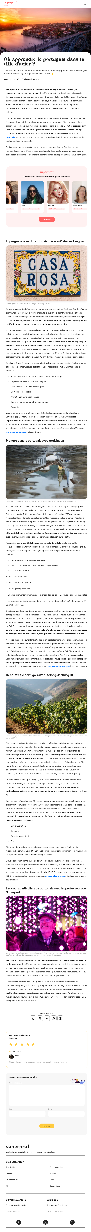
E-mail (50, 1109)
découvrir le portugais (55, 876)
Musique (53, 1173)
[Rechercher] (84, 4)
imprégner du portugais (16, 432)
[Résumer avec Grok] (54, 1018)
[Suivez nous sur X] (45, 1222)
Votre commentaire (15, 1083)
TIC (7, 1186)
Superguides (55, 1186)
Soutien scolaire (12, 1180)
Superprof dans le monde (16, 1205)
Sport (52, 1180)
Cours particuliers (56, 1167)
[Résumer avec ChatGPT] (33, 1018)
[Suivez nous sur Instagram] (72, 1222)
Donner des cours (13, 1211)
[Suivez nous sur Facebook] (18, 1222)
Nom (11, 1109)
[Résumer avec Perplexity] (60, 1018)
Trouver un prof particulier (57, 1205)
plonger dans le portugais (58, 666)
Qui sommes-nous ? (55, 1211)
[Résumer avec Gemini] (47, 1018)
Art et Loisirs (10, 1167)
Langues (9, 1173)
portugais (10, 137)
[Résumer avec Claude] (40, 1018)
